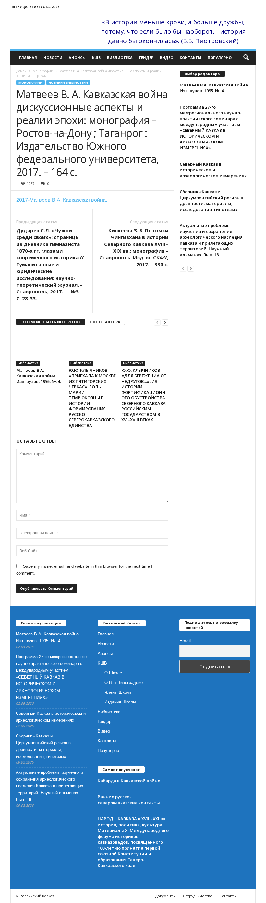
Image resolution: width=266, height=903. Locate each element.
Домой (21, 71)
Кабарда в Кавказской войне (129, 780)
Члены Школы (118, 692)
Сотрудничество (197, 895)
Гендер (146, 57)
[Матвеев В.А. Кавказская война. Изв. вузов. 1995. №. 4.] (39, 348)
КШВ (96, 57)
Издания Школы (120, 702)
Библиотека (120, 57)
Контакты (190, 57)
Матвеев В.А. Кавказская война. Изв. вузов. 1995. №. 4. (38, 375)
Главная (28, 57)
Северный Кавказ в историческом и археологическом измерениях (213, 169)
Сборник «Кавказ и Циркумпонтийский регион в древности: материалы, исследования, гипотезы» (211, 200)
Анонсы (77, 57)
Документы (165, 895)
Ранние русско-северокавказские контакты (129, 800)
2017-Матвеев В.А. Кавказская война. (61, 200)
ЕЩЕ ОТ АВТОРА (105, 321)
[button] (246, 58)
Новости (52, 57)
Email (185, 640)
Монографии (43, 71)
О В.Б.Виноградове (123, 682)
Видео (166, 57)
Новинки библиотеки (68, 82)
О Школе (113, 672)
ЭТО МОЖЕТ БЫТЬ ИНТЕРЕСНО (50, 321)
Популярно (220, 57)
